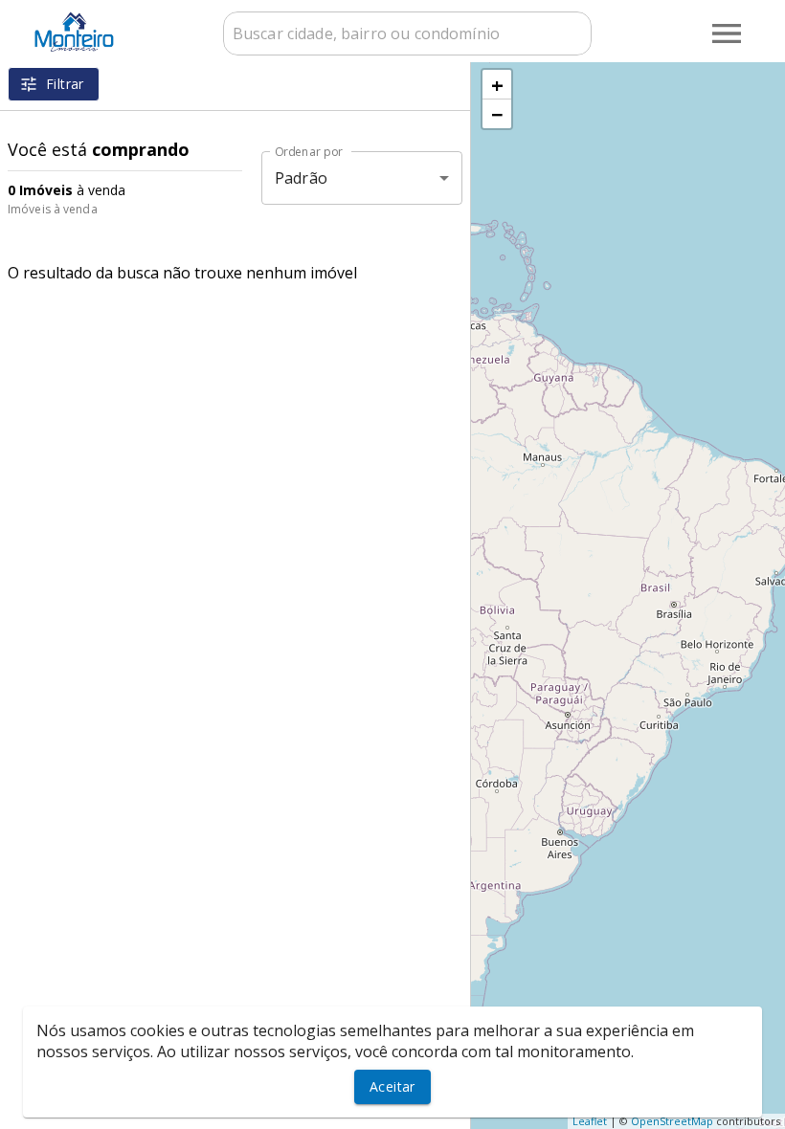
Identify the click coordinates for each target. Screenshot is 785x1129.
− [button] (497, 114)
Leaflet (589, 1121)
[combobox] (407, 33)
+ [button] (497, 84)
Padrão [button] (301, 177)
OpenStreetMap (672, 1121)
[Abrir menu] (726, 33)
